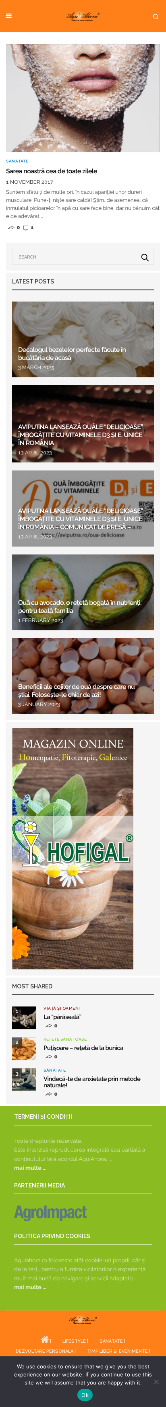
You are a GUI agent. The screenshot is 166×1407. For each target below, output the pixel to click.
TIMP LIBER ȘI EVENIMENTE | (118, 1351)
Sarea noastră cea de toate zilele (51, 171)
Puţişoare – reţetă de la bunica (83, 1048)
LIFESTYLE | (75, 1341)
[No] (156, 1382)
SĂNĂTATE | (112, 1341)
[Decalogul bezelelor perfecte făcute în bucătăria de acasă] (83, 340)
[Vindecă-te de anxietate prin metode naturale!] (24, 1079)
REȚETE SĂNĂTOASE (65, 1039)
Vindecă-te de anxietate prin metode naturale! (92, 1082)
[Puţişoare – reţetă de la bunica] (24, 1048)
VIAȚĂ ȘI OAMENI (62, 1008)
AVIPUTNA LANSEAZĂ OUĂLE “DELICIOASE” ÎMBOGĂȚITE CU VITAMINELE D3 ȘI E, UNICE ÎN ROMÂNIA (80, 435)
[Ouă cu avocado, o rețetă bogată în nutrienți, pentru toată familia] (83, 593)
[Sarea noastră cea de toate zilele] (83, 98)
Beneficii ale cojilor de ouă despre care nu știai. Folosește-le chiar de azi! (76, 690)
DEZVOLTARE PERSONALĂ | (46, 1351)
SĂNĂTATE (17, 161)
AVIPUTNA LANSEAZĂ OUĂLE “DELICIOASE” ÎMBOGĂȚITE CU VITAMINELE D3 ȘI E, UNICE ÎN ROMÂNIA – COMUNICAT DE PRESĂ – (80, 519)
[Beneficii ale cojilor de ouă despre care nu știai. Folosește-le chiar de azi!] (83, 676)
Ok (85, 1395)
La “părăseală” (62, 1017)
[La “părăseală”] (24, 1017)
